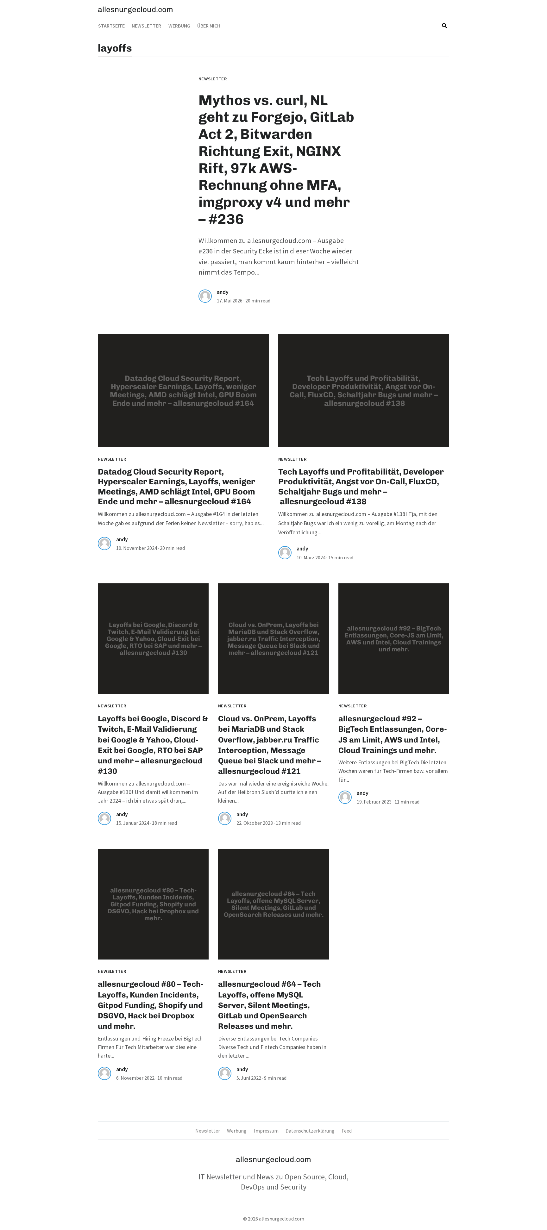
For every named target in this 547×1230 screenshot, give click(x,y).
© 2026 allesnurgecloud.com (273, 1218)
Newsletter (146, 25)
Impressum (266, 1131)
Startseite (111, 25)
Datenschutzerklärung (310, 1131)
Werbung (179, 25)
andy (223, 292)
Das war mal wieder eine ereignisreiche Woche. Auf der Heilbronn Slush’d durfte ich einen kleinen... (273, 792)
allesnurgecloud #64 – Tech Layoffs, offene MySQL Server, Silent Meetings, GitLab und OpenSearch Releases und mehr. (269, 1005)
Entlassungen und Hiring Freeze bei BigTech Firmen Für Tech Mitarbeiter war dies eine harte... (150, 1047)
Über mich (208, 25)
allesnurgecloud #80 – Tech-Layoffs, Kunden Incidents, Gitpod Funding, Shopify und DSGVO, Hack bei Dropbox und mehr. (151, 1005)
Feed (347, 1131)
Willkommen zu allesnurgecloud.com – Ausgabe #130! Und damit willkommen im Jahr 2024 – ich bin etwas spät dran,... (148, 792)
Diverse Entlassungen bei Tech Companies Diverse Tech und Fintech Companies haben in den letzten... (272, 1047)
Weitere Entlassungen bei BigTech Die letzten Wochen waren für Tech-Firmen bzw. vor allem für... (393, 771)
